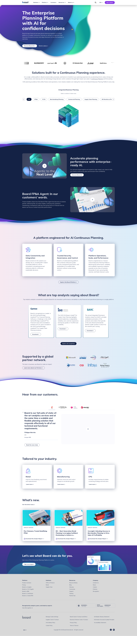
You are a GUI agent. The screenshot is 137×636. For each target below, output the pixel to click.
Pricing (24, 585)
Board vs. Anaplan (26, 587)
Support (71, 591)
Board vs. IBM (25, 591)
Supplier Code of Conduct (52, 619)
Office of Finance (50, 582)
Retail (47, 585)
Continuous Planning (97, 79)
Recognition (96, 591)
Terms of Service (74, 625)
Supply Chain (49, 587)
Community (72, 589)
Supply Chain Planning (91, 99)
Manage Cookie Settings (52, 616)
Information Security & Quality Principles (104, 619)
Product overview (26, 582)
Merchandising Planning (56, 99)
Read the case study (32, 445)
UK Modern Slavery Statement (101, 616)
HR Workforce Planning (108, 99)
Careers (95, 587)
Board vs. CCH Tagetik (28, 589)
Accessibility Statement (100, 622)
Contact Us (96, 582)
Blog (70, 585)
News (94, 585)
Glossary (71, 587)
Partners (95, 589)
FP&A (36, 99)
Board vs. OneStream (27, 593)
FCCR (43, 99)
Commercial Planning (74, 99)
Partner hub (72, 595)
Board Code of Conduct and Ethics (78, 616)
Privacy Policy (73, 622)
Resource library (73, 582)
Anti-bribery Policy (50, 622)
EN (100, 2)
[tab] (52, 407)
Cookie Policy (49, 625)
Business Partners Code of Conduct (79, 619)
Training (71, 593)
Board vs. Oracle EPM (27, 595)
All (29, 99)
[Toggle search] (95, 2)
